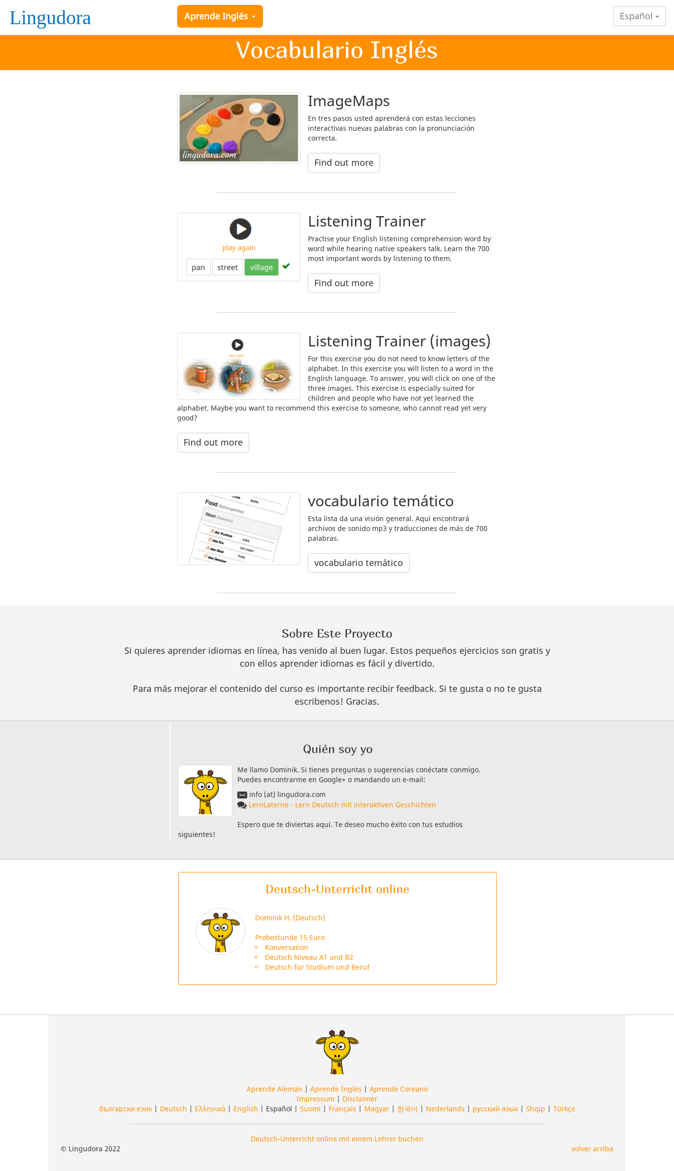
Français (342, 1108)
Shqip (535, 1108)
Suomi (310, 1108)
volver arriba (592, 1148)
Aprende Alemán (274, 1089)
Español (637, 16)
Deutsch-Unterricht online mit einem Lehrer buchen (337, 1138)
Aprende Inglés (218, 16)
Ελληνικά (210, 1108)
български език (125, 1108)
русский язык (495, 1108)
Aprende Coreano (399, 1089)
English (245, 1108)
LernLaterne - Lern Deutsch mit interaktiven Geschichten (342, 804)
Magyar (376, 1108)
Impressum (316, 1098)
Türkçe (564, 1108)
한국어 (407, 1108)
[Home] (53, 14)
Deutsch (173, 1108)
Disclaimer (359, 1098)
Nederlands (445, 1108)
